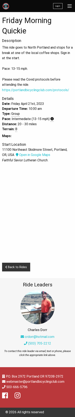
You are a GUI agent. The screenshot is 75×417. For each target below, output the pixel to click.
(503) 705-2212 (39, 343)
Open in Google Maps (34, 155)
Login (57, 6)
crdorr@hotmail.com (39, 337)
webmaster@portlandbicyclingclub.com (35, 382)
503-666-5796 (17, 387)
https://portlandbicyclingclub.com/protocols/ (35, 90)
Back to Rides (17, 267)
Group (15, 114)
